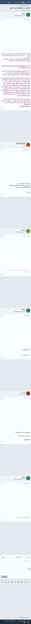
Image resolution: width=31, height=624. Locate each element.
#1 (1, 19)
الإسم (28, 569)
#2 (1, 149)
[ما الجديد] (5, 2)
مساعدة (6, 621)
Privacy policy (12, 621)
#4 (1, 315)
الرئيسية (28, 622)
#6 (1, 483)
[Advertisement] (15, 37)
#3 (1, 236)
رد (1, 108)
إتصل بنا (28, 621)
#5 (1, 398)
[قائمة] (29, 2)
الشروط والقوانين (21, 621)
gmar (27, 10)
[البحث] (2, 2)
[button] (28, 557)
